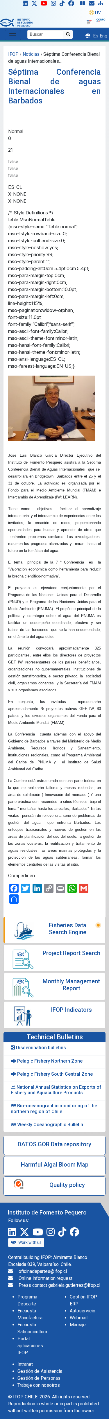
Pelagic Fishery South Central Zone (54, 1074)
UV (98, 12)
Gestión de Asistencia (39, 1371)
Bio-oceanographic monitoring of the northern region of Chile (54, 1108)
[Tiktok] (63, 4)
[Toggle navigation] (13, 35)
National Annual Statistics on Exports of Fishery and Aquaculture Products (56, 1089)
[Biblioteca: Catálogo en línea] (83, 4)
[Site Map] (102, 4)
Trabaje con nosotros (38, 1385)
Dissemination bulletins (40, 1047)
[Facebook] (73, 4)
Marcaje (78, 1324)
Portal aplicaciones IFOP (30, 1345)
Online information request (45, 1278)
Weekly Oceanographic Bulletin (49, 1124)
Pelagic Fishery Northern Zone (49, 1061)
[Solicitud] (93, 4)
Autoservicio (82, 1311)
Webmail (78, 1318)
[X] (35, 4)
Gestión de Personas (38, 1378)
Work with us (30, 1242)
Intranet (25, 1364)
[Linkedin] (24, 4)
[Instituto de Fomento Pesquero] (16, 22)
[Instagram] (54, 4)
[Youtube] (45, 4)
